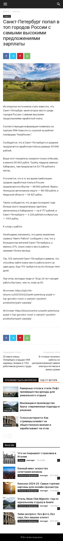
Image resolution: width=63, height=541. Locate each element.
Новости (16, 11)
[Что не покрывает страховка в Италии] (9, 457)
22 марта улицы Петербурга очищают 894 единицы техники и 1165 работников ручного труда (17, 361)
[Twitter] (13, 56)
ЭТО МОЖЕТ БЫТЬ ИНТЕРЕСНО (21, 380)
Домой (6, 11)
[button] (5, 4)
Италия (21, 460)
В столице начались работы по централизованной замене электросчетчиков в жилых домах (46, 363)
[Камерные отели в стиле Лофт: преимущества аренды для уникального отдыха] (10, 392)
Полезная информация (28, 475)
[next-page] (10, 436)
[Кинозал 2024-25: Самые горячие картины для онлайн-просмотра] (9, 488)
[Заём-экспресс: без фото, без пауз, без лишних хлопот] (9, 518)
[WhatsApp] (27, 56)
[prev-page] (5, 436)
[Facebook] (6, 56)
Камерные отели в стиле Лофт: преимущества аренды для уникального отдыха (39, 392)
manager (30, 460)
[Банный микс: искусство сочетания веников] (9, 473)
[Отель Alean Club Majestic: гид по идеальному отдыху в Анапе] (9, 503)
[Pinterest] (20, 56)
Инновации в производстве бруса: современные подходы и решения (40, 406)
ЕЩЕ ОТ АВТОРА (48, 380)
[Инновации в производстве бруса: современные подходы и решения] (10, 406)
